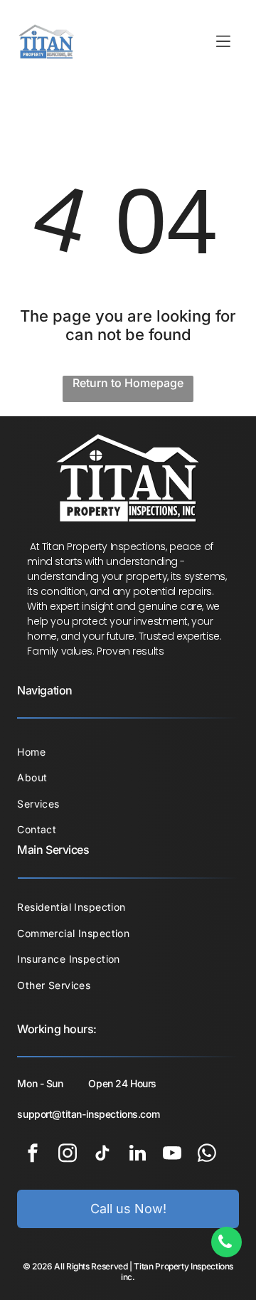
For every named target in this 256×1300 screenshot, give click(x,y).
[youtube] (172, 1155)
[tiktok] (102, 1155)
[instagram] (67, 1155)
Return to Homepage (128, 383)
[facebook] (32, 1155)
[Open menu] (223, 41)
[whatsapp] (207, 1155)
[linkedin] (137, 1155)
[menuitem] (127, 752)
